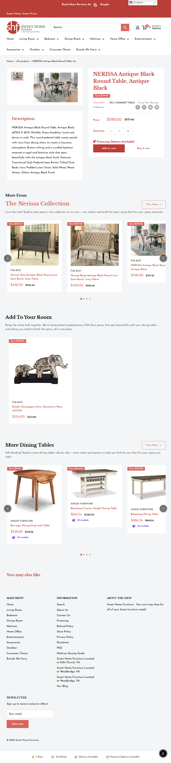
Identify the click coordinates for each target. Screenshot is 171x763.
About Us (62, 610)
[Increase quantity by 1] (128, 131)
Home (10, 39)
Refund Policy (65, 626)
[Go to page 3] (87, 299)
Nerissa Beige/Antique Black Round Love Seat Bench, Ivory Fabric (94, 277)
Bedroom (49, 39)
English (138, 2)
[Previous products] (7, 258)
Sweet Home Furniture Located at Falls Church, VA (75, 660)
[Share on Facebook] (137, 107)
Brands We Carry (86, 49)
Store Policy (64, 631)
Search (61, 604)
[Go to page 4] (90, 299)
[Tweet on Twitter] (150, 107)
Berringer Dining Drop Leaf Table (30, 525)
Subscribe (18, 724)
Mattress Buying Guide (70, 653)
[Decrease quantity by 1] (110, 131)
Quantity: (99, 131)
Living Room (27, 39)
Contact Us (63, 615)
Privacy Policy (65, 637)
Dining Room (72, 39)
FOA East (99, 103)
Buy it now (143, 148)
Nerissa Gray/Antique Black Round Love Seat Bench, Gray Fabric (34, 277)
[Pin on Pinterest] (144, 107)
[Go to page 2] (84, 299)
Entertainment (143, 39)
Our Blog (62, 686)
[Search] (125, 27)
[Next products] (163, 258)
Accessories (13, 49)
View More (152, 204)
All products (22, 61)
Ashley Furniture (22, 521)
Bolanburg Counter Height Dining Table (94, 508)
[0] (144, 27)
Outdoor (35, 49)
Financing (62, 620)
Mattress (95, 39)
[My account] (137, 27)
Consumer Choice (60, 49)
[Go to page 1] (81, 299)
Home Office (117, 39)
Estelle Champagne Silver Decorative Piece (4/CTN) (37, 409)
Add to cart (109, 148)
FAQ (59, 648)
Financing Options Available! (115, 142)
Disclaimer (63, 642)
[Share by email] (156, 107)
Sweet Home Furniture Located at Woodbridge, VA (75, 670)
